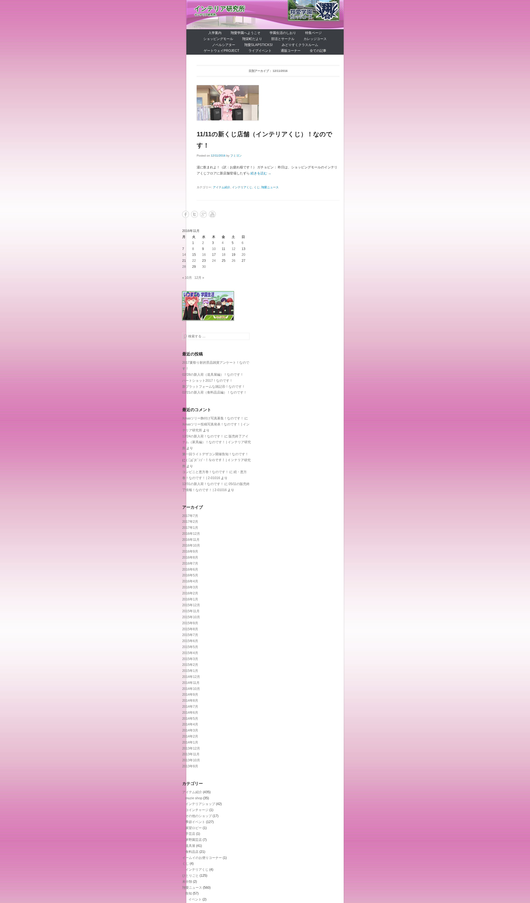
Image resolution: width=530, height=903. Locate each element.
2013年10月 (191, 760)
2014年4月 (190, 724)
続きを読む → (261, 173)
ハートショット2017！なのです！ (207, 380)
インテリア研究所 (219, 8)
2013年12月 (191, 748)
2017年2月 (190, 521)
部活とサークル (282, 39)
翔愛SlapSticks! (258, 45)
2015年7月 (190, 635)
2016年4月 (190, 581)
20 (243, 254)
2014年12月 (191, 676)
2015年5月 (190, 647)
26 (233, 260)
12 (233, 249)
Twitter (194, 214)
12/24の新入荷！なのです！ (203, 436)
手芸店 (190, 833)
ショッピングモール (218, 39)
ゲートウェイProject (221, 50)
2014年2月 (190, 736)
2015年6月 (190, 641)
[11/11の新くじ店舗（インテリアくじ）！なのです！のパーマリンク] (268, 102)
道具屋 (190, 845)
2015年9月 (190, 623)
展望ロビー (193, 828)
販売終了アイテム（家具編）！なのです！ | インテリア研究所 (216, 442)
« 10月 (187, 277)
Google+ (203, 214)
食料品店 (192, 852)
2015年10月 (191, 617)
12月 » (199, 277)
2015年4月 (190, 653)
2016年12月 (191, 533)
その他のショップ (198, 816)
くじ (257, 187)
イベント (195, 899)
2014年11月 (191, 682)
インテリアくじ (242, 187)
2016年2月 (190, 593)
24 (214, 260)
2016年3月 (190, 587)
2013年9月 (190, 766)
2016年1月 (190, 599)
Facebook (185, 214)
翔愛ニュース (270, 187)
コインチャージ (196, 810)
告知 (188, 893)
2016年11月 (191, 539)
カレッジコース (315, 39)
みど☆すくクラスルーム (300, 45)
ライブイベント (260, 50)
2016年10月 (191, 545)
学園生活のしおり (283, 33)
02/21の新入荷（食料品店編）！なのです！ (214, 392)
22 (194, 260)
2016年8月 (190, 557)
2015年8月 (190, 629)
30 (204, 266)
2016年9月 (190, 551)
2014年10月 (191, 689)
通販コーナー (291, 50)
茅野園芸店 (193, 839)
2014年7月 (190, 706)
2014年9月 (190, 694)
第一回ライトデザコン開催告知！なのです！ (215, 454)
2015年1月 (190, 670)
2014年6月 (190, 712)
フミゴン (236, 155)
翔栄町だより (252, 39)
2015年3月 (190, 659)
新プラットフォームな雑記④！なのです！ (213, 386)
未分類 (187, 881)
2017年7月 (190, 516)
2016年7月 (190, 563)
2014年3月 (190, 730)
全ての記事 (318, 50)
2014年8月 (190, 700)
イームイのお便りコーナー (202, 858)
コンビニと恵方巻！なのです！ (205, 472)
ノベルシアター (223, 45)
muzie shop (193, 798)
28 (184, 266)
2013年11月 (191, 754)
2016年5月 (190, 575)
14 (184, 254)
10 (214, 249)
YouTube (212, 214)
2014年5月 (190, 718)
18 (223, 254)
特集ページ (313, 33)
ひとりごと (190, 875)
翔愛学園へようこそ (245, 33)
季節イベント (195, 822)
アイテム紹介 (221, 187)
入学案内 (215, 33)
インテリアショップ (200, 804)
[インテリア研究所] (265, 14)
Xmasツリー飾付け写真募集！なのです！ (213, 418)
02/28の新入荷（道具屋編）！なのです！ (212, 374)
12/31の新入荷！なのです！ (203, 484)
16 (204, 254)
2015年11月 (191, 611)
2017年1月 (190, 527)
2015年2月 (190, 664)
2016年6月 (190, 569)
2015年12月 (191, 605)
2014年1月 (190, 742)
